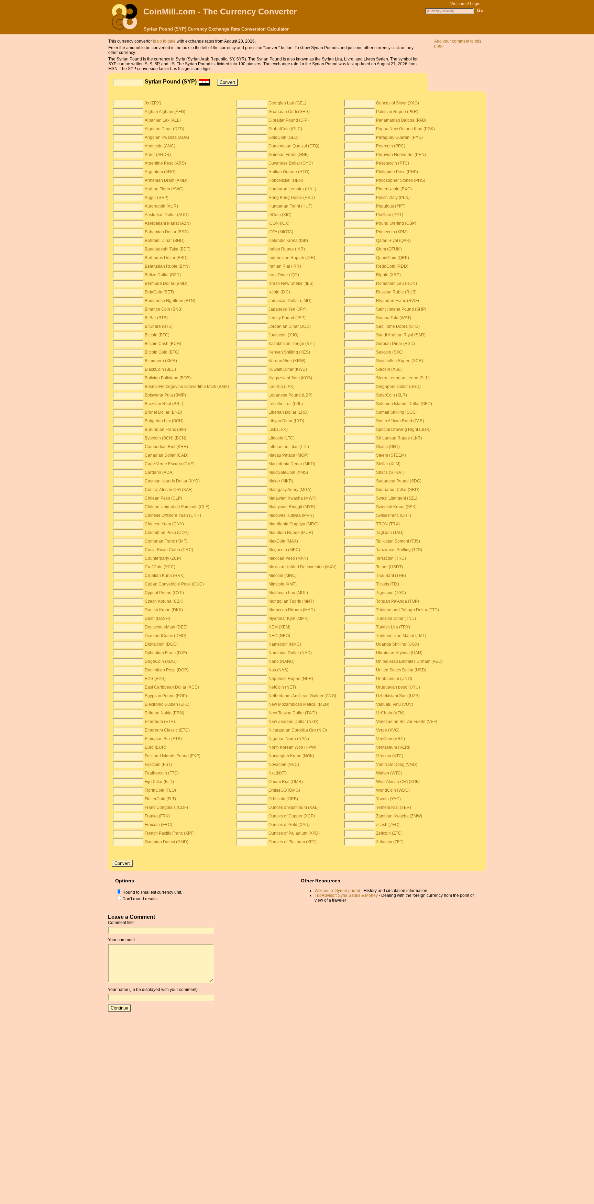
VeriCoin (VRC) (390, 738)
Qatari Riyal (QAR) (393, 240)
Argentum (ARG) (160, 171)
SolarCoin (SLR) (391, 395)
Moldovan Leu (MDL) (288, 592)
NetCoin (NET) (282, 687)
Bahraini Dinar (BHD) (165, 240)
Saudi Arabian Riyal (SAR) (401, 335)
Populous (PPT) (391, 206)
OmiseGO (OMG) (284, 790)
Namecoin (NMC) (284, 644)
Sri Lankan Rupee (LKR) (399, 438)
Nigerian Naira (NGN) (288, 738)
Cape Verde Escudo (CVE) (170, 463)
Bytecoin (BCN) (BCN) (165, 438)
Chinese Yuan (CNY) (164, 524)
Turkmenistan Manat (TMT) (401, 635)
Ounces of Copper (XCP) (291, 816)
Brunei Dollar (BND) (163, 412)
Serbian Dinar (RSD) (395, 343)
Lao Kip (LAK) (281, 386)
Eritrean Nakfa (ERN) (164, 713)
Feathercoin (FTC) (162, 773)
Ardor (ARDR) (158, 154)
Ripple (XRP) (388, 274)
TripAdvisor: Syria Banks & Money (346, 895)
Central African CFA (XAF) (168, 489)
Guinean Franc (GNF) (288, 154)
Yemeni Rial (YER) (393, 807)
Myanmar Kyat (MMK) (288, 618)
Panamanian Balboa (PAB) (401, 120)
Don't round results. (140, 898)
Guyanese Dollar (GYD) (290, 163)
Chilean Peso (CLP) (163, 498)
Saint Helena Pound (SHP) (401, 309)
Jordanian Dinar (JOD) (289, 326)
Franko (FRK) (157, 816)
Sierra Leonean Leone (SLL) (403, 378)
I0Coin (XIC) (280, 214)
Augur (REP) (156, 197)
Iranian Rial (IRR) (284, 266)
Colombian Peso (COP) (167, 532)
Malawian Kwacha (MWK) (292, 498)
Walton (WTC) (389, 773)
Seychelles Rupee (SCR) (399, 360)
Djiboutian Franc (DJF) (166, 652)
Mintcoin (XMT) (282, 584)
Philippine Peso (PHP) (397, 171)
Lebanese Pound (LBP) (290, 395)
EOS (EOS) (155, 678)
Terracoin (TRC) (391, 558)
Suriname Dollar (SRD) (397, 489)
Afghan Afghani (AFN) (165, 111)
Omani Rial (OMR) (285, 781)
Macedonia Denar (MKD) (291, 463)
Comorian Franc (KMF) (166, 541)
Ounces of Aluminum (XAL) (293, 807)
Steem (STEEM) (391, 455)
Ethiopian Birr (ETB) (163, 738)
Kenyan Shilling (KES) (289, 352)
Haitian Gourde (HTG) (288, 171)
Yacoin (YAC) (388, 798)
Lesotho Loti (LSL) (285, 403)
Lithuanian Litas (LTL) (288, 446)
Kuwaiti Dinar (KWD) (287, 369)
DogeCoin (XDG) (161, 661)
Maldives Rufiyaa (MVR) (291, 515)
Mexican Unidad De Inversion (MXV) (302, 567)
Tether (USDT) (389, 567)
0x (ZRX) (153, 103)
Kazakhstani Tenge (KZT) (292, 343)
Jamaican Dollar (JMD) (289, 300)
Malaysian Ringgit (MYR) (291, 506)
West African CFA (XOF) (398, 781)
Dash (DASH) (157, 618)
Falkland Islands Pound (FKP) (172, 756)
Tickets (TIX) (387, 584)
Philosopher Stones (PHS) (400, 180)
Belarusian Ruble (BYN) (167, 266)
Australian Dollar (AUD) (167, 214)
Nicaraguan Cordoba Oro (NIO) (297, 730)
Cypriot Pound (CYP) (164, 592)
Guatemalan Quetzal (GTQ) (293, 146)
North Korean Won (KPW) (292, 747)
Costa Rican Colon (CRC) (169, 549)
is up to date (164, 41)
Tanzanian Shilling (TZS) (399, 549)
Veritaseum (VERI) (393, 747)
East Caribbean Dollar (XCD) (172, 687)
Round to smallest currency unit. (152, 892)
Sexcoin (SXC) (390, 352)
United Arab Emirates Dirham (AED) (409, 661)
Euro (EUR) (155, 747)
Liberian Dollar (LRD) (288, 412)
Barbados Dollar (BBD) (166, 257)
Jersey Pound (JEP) (287, 317)
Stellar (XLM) (388, 463)
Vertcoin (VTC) (389, 756)
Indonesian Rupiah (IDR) (291, 257)
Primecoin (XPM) (392, 232)
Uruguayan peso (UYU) (398, 687)
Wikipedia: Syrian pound (337, 890)
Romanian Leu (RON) (396, 283)
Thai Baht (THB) (391, 575)
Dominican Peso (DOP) (166, 670)
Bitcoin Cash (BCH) (163, 343)
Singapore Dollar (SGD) (398, 386)
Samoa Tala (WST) (393, 317)
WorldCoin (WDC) (393, 790)
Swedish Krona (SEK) (396, 506)
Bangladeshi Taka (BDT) (167, 249)
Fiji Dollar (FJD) (159, 781)
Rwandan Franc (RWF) (397, 300)
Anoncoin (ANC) (160, 146)
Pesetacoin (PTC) (392, 163)
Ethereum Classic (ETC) (167, 730)
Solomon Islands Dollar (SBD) (404, 403)
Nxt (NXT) (277, 773)
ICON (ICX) (278, 223)
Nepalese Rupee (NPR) (290, 678)
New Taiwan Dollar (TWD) (292, 713)
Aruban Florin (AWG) (164, 189)
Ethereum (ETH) (160, 721)
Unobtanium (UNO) (394, 678)
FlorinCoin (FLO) (160, 790)
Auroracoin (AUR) (161, 206)
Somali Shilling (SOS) (396, 412)
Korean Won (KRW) (286, 360)
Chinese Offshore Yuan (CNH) (173, 515)
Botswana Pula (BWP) (165, 395)
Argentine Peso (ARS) (165, 163)
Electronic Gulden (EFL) (167, 704)
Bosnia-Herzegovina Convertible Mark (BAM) (187, 386)
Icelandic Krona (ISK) (288, 240)
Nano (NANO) (281, 661)
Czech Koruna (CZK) (164, 601)
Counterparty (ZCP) (163, 558)
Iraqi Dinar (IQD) (283, 274)
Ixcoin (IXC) (279, 292)
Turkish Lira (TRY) (393, 627)
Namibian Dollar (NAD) (290, 652)
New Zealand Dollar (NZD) (293, 721)
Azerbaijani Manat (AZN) (168, 223)
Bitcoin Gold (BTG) (162, 352)
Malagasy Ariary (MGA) (289, 489)
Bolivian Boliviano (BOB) (168, 378)
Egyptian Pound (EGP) (166, 695)
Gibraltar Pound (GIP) (288, 120)
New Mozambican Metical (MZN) (298, 704)
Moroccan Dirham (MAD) (291, 609)
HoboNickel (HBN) (285, 180)
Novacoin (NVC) (283, 764)
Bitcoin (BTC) (157, 335)
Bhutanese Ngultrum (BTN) (170, 300)
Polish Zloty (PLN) (393, 197)
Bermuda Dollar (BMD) (166, 283)
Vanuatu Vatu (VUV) (394, 704)
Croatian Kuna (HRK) (165, 575)
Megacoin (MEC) (284, 549)
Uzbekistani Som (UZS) (398, 695)
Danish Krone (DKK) (164, 609)
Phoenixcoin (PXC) (394, 189)
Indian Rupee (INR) (286, 249)
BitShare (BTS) (159, 326)
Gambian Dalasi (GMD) (166, 841)
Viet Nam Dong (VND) (396, 764)
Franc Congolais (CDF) (166, 807)
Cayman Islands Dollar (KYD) (172, 481)
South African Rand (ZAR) (400, 421)
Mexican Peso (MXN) (288, 558)
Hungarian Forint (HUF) (290, 206)
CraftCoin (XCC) (160, 567)
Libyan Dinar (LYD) (286, 421)
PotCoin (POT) (389, 214)
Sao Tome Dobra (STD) (398, 326)
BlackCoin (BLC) (160, 369)
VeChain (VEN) (390, 713)
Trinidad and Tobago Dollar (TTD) (407, 609)
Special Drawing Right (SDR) (403, 429)
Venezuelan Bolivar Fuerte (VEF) (406, 721)
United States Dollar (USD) (401, 670)
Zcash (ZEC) (387, 824)
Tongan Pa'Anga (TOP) (397, 601)
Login (475, 3)
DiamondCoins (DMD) (165, 635)
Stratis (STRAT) (390, 472)
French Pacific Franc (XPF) (170, 833)
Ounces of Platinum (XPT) (292, 841)
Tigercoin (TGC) (391, 592)
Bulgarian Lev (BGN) (164, 421)
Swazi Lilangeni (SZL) (396, 498)
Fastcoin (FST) (158, 764)
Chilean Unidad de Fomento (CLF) (177, 506)
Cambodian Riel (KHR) (166, 446)
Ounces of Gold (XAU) (289, 824)
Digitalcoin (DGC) (161, 644)
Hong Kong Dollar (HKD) (291, 197)
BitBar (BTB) (156, 317)
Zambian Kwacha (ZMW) (399, 816)
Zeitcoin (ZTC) (389, 833)
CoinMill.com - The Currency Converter (220, 11)
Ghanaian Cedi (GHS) (289, 111)
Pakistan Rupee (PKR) (397, 111)
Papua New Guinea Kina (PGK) (405, 128)
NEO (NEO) (279, 635)
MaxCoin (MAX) (283, 541)
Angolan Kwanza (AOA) (167, 137)
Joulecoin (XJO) (283, 335)
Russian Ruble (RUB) (396, 292)
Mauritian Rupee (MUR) (290, 532)
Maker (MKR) (280, 481)
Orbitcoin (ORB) (283, 798)
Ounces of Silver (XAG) (397, 103)
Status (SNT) (388, 446)
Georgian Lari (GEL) (287, 103)
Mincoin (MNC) (282, 575)
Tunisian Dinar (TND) (396, 618)
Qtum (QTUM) (389, 249)
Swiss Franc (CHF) (393, 515)
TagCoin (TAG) (390, 532)
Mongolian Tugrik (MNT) (291, 601)
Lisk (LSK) (278, 429)
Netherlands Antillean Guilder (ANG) (302, 695)
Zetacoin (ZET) (390, 841)
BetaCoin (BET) (159, 292)
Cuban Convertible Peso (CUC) (174, 584)
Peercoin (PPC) (390, 146)
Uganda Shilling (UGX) (397, 644)
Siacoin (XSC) (389, 369)
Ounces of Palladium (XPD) (294, 833)
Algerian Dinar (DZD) (164, 128)
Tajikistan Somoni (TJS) (398, 541)
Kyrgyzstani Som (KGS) (290, 378)
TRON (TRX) (388, 524)
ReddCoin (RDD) (392, 266)
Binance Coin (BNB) (164, 309)
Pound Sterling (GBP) (396, 223)
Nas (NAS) (278, 670)
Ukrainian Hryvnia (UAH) (399, 652)
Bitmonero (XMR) (161, 360)
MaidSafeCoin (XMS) (288, 472)
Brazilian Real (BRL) (164, 403)
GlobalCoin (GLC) (285, 128)
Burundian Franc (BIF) (165, 429)
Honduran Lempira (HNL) (292, 189)
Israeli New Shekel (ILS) (291, 283)
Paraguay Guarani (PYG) (399, 137)
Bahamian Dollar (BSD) (167, 232)
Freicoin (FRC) (158, 824)
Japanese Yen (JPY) (287, 309)
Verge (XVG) (387, 730)
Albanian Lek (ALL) (163, 120)
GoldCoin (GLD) (283, 137)
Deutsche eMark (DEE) (166, 627)
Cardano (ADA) (159, 472)
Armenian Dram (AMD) (166, 180)
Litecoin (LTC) (281, 438)
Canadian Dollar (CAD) (166, 455)
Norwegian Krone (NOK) (291, 756)
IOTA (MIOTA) (280, 232)
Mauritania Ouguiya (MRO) (293, 524)
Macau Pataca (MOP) (288, 455)
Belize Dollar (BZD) (163, 274)
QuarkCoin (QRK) (392, 257)
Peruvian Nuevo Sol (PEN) (401, 154)
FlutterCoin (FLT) (160, 798)
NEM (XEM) (279, 627)
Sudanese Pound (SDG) (398, 481)
